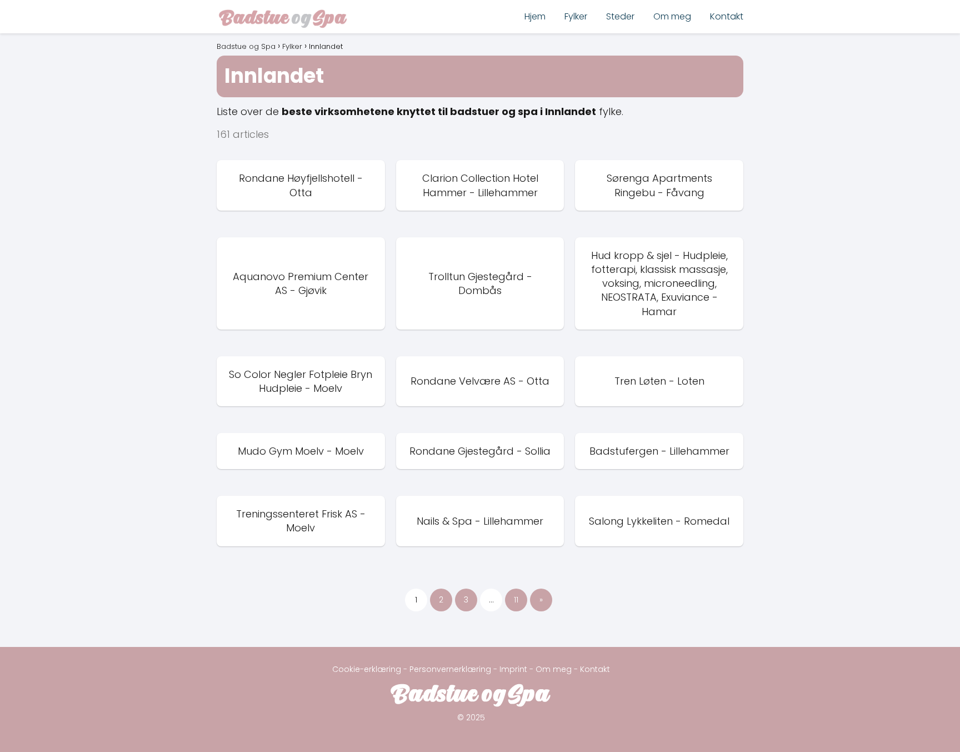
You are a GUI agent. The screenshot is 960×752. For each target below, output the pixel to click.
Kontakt (726, 16)
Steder (620, 16)
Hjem (535, 16)
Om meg (672, 16)
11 (516, 599)
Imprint (513, 669)
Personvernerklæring (450, 669)
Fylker (575, 16)
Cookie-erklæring (366, 669)
